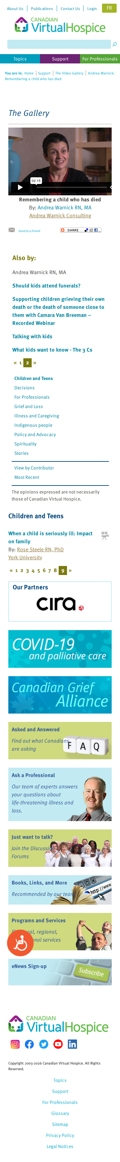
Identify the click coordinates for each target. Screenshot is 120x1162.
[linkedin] (72, 1044)
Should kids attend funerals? (46, 285)
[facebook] (29, 1044)
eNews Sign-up (29, 966)
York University (25, 557)
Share (81, 230)
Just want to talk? (32, 837)
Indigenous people (33, 424)
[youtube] (58, 1044)
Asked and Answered (36, 729)
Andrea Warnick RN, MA (64, 207)
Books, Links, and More (39, 883)
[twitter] (43, 1044)
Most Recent (26, 476)
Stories (21, 452)
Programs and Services (39, 920)
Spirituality (25, 443)
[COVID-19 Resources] (60, 648)
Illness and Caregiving (36, 415)
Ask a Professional (33, 775)
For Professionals (32, 396)
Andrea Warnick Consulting (60, 215)
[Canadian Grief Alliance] (60, 695)
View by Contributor (34, 467)
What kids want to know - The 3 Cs (52, 350)
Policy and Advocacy (35, 434)
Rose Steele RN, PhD (40, 549)
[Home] (60, 17)
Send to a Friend (29, 230)
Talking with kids (32, 336)
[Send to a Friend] (13, 230)
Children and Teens (33, 378)
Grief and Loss (28, 406)
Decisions (24, 387)
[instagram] (15, 1044)
